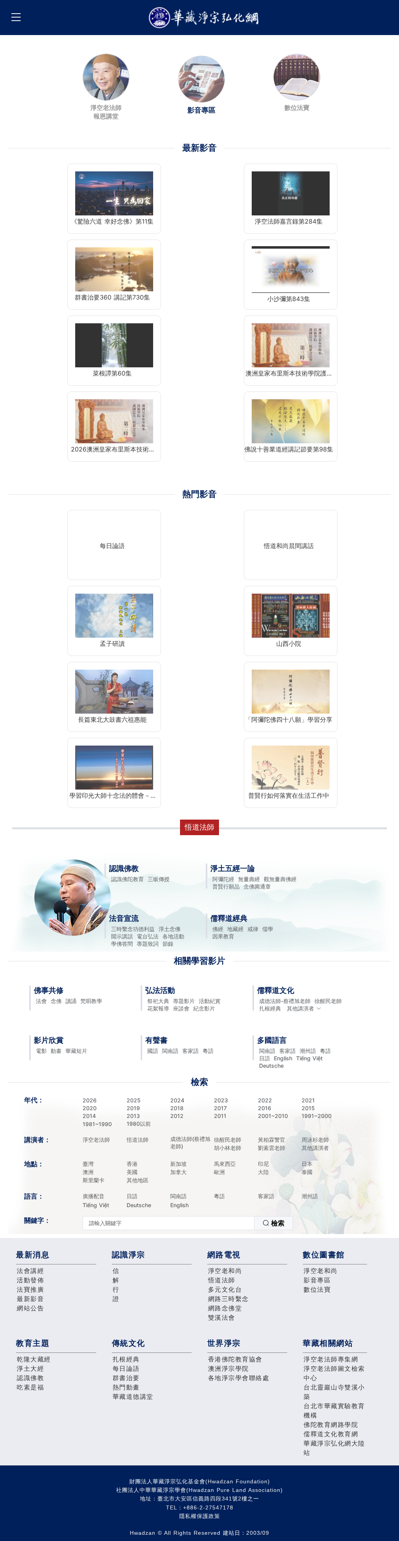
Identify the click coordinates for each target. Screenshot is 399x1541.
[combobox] (188, 1223)
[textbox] (168, 1223)
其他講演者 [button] (300, 1008)
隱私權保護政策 (199, 1516)
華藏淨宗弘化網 (205, 17)
